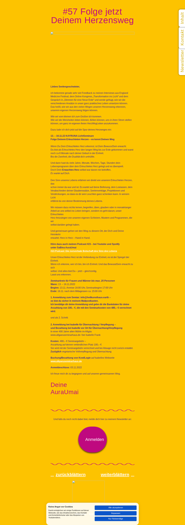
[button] (92, 439)
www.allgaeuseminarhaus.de (66, 361)
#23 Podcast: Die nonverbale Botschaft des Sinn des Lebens (84, 251)
